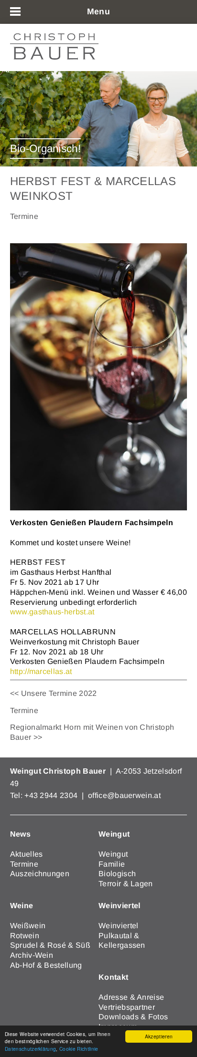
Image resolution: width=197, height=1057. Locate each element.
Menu (98, 11)
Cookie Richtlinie (78, 1048)
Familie (111, 864)
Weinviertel (118, 926)
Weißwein (28, 926)
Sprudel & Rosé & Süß (50, 945)
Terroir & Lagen (125, 884)
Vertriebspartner (126, 1007)
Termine (24, 710)
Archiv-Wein (32, 955)
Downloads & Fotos (133, 1017)
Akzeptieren (159, 1036)
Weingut (113, 854)
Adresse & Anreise (131, 997)
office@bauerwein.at (124, 795)
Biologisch (117, 874)
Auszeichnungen (39, 874)
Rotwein (24, 936)
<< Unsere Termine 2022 (53, 693)
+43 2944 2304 (51, 795)
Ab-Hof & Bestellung (46, 965)
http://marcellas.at (41, 671)
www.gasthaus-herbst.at (52, 612)
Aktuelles (26, 854)
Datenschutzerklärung (30, 1048)
